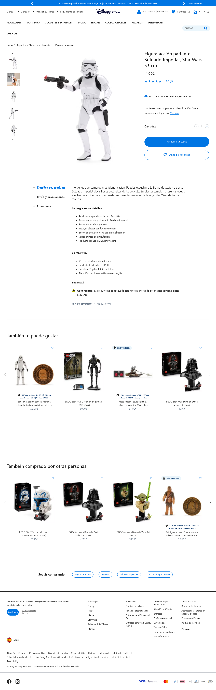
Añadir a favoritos (179, 155)
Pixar (90, 610)
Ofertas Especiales (134, 606)
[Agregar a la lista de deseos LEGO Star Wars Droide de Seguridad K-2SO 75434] (102, 348)
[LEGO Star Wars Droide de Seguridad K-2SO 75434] (83, 371)
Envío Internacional (163, 618)
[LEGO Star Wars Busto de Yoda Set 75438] (132, 502)
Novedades (131, 601)
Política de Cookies (121, 653)
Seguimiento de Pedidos (71, 11)
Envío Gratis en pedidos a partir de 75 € (108, 3)
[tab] (49, 190)
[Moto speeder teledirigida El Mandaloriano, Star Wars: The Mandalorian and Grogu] (132, 371)
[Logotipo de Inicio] (108, 12)
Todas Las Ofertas (195, 3)
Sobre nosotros (188, 601)
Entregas (158, 613)
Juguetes (105, 574)
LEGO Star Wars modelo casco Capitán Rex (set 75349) (34, 534)
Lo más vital (79, 253)
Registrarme (12, 612)
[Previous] (32, 3)
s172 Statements (120, 657)
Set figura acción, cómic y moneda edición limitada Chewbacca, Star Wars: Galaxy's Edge (182, 534)
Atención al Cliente (163, 609)
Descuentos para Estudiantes (161, 603)
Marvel (91, 615)
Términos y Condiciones (165, 632)
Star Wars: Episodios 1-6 (159, 574)
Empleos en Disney (190, 618)
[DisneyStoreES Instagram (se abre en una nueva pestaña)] (18, 681)
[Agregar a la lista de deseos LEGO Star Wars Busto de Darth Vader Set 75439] (200, 348)
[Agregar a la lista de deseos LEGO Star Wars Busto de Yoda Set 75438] (151, 478)
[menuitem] (14, 22)
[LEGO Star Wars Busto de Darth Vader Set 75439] (181, 371)
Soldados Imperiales (129, 574)
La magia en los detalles (87, 208)
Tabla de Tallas (160, 627)
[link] (158, 81)
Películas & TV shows (98, 624)
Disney (91, 606)
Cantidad (150, 126)
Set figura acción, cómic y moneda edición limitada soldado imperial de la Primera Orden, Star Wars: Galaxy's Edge (34, 403)
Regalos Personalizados (137, 610)
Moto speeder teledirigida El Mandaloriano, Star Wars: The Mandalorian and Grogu (133, 403)
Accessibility (12, 661)
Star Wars (92, 619)
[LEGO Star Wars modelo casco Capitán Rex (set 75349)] (34, 502)
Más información (161, 636)
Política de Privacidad (98, 653)
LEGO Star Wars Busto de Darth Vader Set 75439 (182, 403)
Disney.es (25, 11)
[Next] (184, 3)
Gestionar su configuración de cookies (89, 657)
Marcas (91, 629)
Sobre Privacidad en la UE (19, 657)
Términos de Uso (37, 653)
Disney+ (11, 11)
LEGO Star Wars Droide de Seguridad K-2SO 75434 (83, 403)
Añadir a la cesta (177, 141)
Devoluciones (160, 622)
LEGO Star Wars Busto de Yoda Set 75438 (133, 534)
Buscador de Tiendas (191, 606)
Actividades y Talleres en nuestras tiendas (193, 612)
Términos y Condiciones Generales (51, 657)
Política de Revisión (190, 622)
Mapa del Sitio (78, 653)
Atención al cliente (45, 11)
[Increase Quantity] (207, 126)
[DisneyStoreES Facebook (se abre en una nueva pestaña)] (9, 681)
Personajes (93, 601)
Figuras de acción (83, 574)
